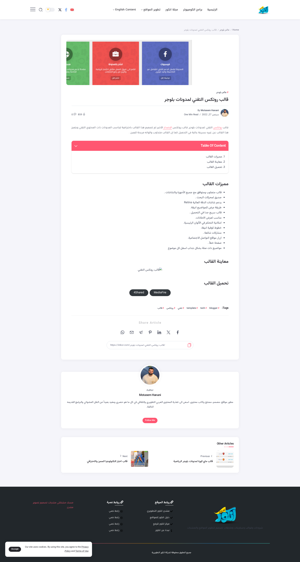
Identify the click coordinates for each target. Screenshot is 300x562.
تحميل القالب (214, 167)
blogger (213, 308)
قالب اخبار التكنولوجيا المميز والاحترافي (107, 461)
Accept (14, 549)
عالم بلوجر (224, 30)
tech (202, 308)
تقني (180, 308)
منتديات (52, 503)
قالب (159, 308)
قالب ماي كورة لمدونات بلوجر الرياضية (193, 461)
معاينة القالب (214, 162)
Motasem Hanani (210, 110)
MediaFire (160, 292)
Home (235, 30)
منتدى (70, 507)
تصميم (43, 503)
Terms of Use (82, 551)
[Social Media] (72, 9)
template (191, 308)
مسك (70, 503)
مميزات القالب (214, 156)
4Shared (139, 292)
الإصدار (167, 128)
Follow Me (150, 420)
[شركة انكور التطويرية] (263, 10)
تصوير (36, 503)
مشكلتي (61, 503)
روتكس (217, 128)
